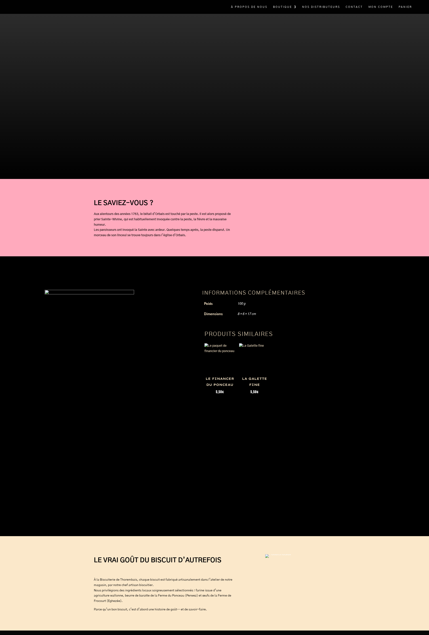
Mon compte (380, 7)
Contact (354, 7)
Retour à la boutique (107, 131)
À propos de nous (249, 7)
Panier (405, 7)
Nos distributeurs (321, 7)
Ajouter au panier (127, 121)
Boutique (282, 7)
